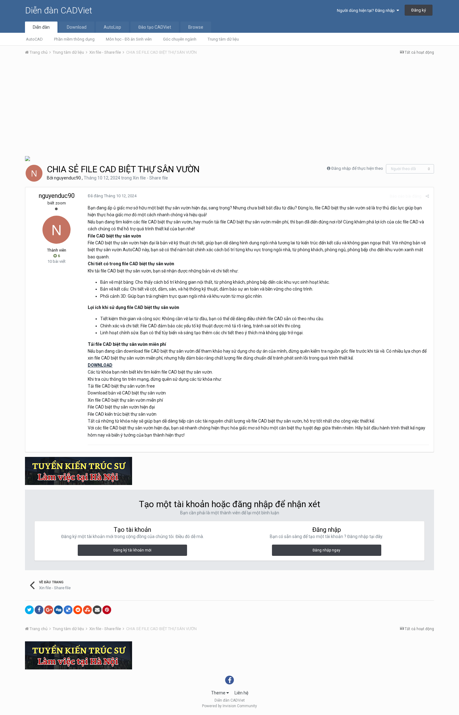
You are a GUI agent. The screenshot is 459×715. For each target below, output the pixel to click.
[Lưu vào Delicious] (68, 609)
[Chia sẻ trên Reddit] (77, 609)
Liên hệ (241, 692)
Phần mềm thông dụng (74, 39)
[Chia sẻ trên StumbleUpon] (87, 609)
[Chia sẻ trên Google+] (48, 609)
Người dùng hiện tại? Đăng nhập (367, 10)
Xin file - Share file (150, 177)
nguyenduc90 (67, 177)
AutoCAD (34, 39)
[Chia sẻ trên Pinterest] (106, 609)
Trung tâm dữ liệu (223, 39)
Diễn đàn (41, 27)
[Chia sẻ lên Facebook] (39, 609)
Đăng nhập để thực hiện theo (357, 168)
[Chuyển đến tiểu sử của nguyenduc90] (34, 173)
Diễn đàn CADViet (58, 10)
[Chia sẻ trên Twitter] (29, 609)
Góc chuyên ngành (179, 39)
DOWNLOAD (100, 365)
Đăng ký (418, 10)
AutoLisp (112, 27)
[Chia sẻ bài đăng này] (427, 196)
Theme (218, 692)
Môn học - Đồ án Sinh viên (129, 39)
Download (76, 27)
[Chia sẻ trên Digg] (58, 609)
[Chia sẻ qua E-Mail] (97, 609)
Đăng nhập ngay (326, 550)
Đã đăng (112, 195)
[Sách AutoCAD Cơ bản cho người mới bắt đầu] (27, 158)
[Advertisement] (229, 107)
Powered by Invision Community (229, 706)
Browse (195, 27)
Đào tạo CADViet (154, 27)
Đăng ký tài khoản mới (132, 550)
